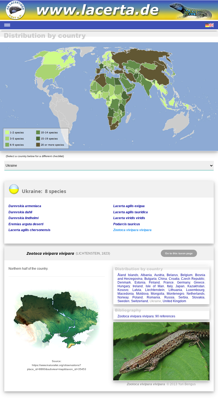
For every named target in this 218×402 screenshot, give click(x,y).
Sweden (123, 301)
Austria (159, 275)
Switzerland (139, 301)
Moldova (142, 294)
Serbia (183, 297)
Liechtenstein (155, 290)
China (162, 279)
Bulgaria (150, 279)
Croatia (174, 279)
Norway (123, 297)
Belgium (186, 275)
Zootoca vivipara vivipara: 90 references (146, 316)
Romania (153, 297)
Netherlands (195, 294)
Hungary (124, 286)
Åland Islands (128, 275)
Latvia (136, 290)
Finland (154, 282)
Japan (180, 286)
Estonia (140, 282)
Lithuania (175, 290)
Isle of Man (155, 286)
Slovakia (198, 297)
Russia (169, 297)
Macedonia (126, 294)
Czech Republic (192, 279)
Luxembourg (195, 290)
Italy (170, 286)
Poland (137, 297)
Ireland (138, 286)
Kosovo (123, 290)
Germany (183, 282)
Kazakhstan (195, 286)
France (169, 282)
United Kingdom (174, 301)
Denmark (124, 282)
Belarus (172, 275)
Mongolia (157, 294)
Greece (199, 282)
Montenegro (175, 294)
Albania (146, 275)
